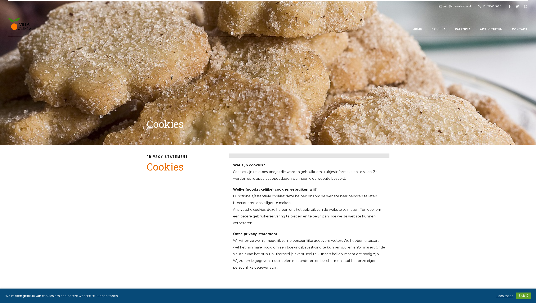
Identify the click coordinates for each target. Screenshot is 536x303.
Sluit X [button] (523, 296)
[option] (268, 72)
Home (417, 29)
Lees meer (504, 296)
